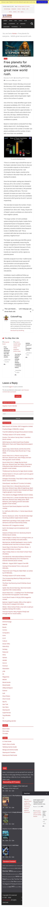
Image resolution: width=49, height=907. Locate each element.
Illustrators (8, 874)
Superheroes (6, 712)
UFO (13, 886)
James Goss (17, 874)
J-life (27, 9)
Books (10, 20)
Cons (15, 20)
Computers (13, 9)
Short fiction (6, 696)
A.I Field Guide (6, 741)
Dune (20, 871)
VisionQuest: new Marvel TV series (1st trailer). (16, 483)
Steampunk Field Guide (9, 755)
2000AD (3, 865)
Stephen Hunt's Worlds (9, 406)
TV (20, 26)
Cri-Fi (4, 638)
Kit (17, 23)
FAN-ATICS (5, 646)
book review (18, 868)
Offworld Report (7, 688)
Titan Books (4, 886)
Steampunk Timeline (8, 752)
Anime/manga (7, 9)
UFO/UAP (16, 886)
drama (14, 871)
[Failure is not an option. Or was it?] (37, 811)
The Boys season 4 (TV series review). (14, 575)
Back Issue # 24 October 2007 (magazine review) (17, 426)
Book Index (6, 729)
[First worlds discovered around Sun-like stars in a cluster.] (7, 342)
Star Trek (5, 704)
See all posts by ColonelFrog (17, 330)
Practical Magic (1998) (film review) (13, 429)
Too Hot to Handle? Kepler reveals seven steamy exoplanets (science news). (18, 361)
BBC (10, 868)
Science (14, 11)
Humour (5, 666)
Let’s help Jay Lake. (25, 310)
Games (5, 23)
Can (13, 791)
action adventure (10, 865)
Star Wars (5, 707)
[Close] (47, 2)
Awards (5, 20)
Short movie (6, 699)
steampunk (19, 881)
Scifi (18, 11)
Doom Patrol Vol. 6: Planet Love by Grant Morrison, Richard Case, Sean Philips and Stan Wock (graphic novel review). (16, 457)
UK (3, 791)
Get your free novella (42, 2)
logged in (11, 386)
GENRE (4, 660)
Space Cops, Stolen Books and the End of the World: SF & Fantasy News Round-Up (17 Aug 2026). (16, 451)
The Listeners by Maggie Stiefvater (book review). (17, 495)
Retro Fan (9, 879)
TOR (7, 886)
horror (4, 874)
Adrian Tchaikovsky (17, 865)
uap (9, 887)
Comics (20, 20)
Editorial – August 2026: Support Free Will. (15, 563)
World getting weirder (9, 721)
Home (14, 33)
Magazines (22, 23)
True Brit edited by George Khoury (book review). (17, 432)
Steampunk (6, 710)
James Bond (13, 874)
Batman (7, 868)
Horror (10, 11)
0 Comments (8, 80)
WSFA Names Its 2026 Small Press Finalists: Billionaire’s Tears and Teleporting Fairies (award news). (17, 444)
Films (25, 20)
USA (6, 791)
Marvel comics (5, 876)
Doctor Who (6, 644)
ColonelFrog (18, 78)
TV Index (5, 733)
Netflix (21, 876)
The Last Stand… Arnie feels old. (11, 310)
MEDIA (4, 679)
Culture (19, 9)
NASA (19, 80)
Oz (10, 791)
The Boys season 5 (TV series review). (14, 434)
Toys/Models (14, 26)
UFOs (19, 886)
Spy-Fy (22, 11)
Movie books (6, 682)
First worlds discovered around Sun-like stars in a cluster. (7, 352)
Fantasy (23, 9)
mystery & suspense (11, 876)
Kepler (15, 80)
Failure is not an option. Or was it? (44, 814)
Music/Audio (6, 26)
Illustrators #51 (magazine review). (13, 525)
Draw (17, 871)
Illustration (12, 23)
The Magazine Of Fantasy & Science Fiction (13, 884)
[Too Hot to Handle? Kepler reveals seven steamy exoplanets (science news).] (18, 342)
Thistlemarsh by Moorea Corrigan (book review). (17, 471)
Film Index (5, 731)
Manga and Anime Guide (10, 750)
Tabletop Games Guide (9, 747)
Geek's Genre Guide (8, 744)
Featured (5, 652)
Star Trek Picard (8, 881)
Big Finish (12, 868)
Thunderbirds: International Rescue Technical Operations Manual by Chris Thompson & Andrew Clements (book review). (16, 558)
